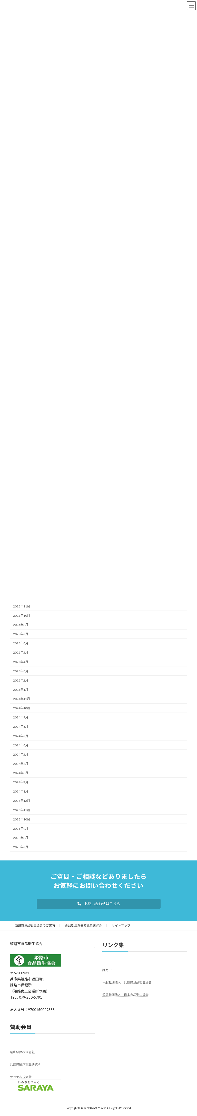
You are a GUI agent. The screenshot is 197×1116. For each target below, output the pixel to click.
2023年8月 (20, 837)
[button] (99, 904)
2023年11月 (21, 810)
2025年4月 (20, 662)
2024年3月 (20, 773)
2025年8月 (20, 625)
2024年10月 (21, 708)
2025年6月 (20, 643)
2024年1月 (20, 791)
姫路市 (107, 970)
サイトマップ (121, 925)
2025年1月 (20, 689)
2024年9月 (20, 717)
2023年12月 (21, 801)
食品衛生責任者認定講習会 (83, 925)
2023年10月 (21, 819)
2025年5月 (20, 652)
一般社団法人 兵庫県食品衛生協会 (127, 982)
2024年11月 (21, 699)
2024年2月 (20, 782)
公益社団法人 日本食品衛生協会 (125, 995)
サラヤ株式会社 (21, 1077)
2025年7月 (20, 634)
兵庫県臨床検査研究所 (25, 1064)
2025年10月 (21, 615)
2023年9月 (20, 828)
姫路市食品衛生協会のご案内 (35, 925)
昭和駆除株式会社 (22, 1052)
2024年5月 (20, 754)
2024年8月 (20, 726)
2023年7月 (20, 847)
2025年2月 (20, 680)
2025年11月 (21, 606)
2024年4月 (20, 763)
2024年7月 (20, 736)
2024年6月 (20, 745)
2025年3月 (20, 671)
